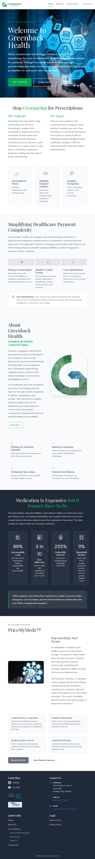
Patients (13, 841)
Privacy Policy (55, 824)
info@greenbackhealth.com (65, 809)
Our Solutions (72, 4)
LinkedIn (15, 782)
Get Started (20, 82)
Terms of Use (55, 820)
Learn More (45, 82)
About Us (60, 4)
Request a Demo (18, 760)
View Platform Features (44, 760)
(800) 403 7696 (60, 800)
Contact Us (88, 4)
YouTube (16, 787)
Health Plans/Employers (20, 833)
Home (50, 4)
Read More (15, 425)
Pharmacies (15, 837)
